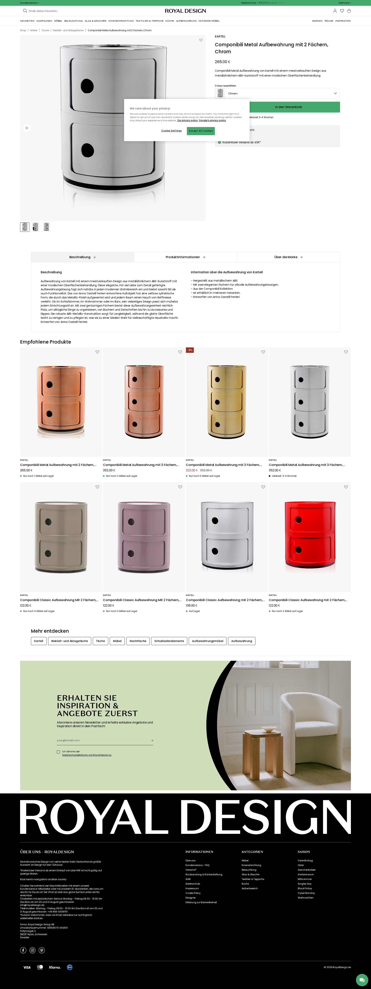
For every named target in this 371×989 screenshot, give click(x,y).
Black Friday (305, 888)
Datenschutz (193, 884)
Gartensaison (306, 874)
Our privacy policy (187, 120)
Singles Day (304, 884)
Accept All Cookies (201, 130)
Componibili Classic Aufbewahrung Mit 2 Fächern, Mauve (141, 600)
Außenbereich (250, 888)
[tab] (82, 257)
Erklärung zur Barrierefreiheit (201, 902)
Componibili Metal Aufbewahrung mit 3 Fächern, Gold (223, 465)
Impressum (192, 888)
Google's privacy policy (212, 120)
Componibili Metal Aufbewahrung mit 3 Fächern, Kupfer (140, 465)
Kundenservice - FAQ (197, 865)
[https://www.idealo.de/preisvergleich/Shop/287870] (70, 967)
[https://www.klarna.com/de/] (54, 967)
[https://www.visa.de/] (27, 967)
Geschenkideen (307, 870)
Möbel (245, 860)
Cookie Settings (171, 130)
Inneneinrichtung (251, 865)
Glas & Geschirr (251, 874)
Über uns (191, 860)
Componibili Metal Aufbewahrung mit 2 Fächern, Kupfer (57, 465)
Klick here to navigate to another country (43, 879)
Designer (191, 898)
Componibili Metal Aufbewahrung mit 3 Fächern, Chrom (306, 465)
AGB (188, 879)
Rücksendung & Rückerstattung (204, 874)
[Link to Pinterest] (42, 950)
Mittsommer (304, 879)
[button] (345, 2)
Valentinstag (305, 860)
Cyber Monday (306, 893)
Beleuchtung (249, 870)
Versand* (191, 870)
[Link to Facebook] (23, 950)
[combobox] (345, 2)
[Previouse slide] (27, 128)
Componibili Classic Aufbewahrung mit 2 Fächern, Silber (224, 600)
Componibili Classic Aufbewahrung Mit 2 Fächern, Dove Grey (58, 600)
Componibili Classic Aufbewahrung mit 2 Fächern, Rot (307, 600)
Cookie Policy (193, 893)
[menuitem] (27, 21)
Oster (301, 865)
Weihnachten (305, 898)
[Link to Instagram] (32, 950)
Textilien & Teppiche (253, 879)
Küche (245, 884)
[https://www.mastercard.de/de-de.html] (40, 967)
